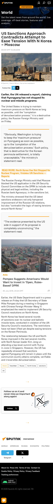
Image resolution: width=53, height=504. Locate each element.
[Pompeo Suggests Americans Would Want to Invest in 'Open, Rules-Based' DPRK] (26, 255)
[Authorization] (38, 2)
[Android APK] (9, 482)
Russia (22, 366)
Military (45, 446)
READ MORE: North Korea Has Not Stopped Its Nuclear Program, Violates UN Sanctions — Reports (26, 173)
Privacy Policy (19, 471)
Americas (14, 446)
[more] (48, 290)
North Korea (31, 366)
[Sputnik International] (7, 4)
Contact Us (35, 468)
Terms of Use (24, 468)
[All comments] (3, 500)
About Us (5, 468)
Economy (34, 446)
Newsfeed (13, 366)
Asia (5, 274)
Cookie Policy (6, 471)
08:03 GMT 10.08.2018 (10, 50)
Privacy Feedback (33, 471)
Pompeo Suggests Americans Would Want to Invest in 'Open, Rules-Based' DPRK (26, 282)
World (4, 366)
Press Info (14, 468)
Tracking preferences (9, 474)
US (3, 371)
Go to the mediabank (27, 83)
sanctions (42, 366)
